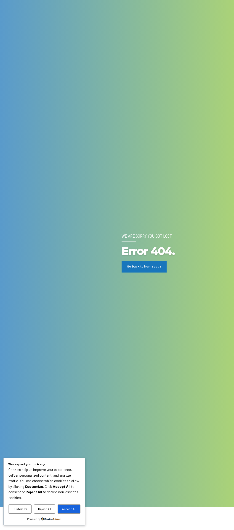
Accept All (69, 509)
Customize (20, 509)
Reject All (44, 509)
